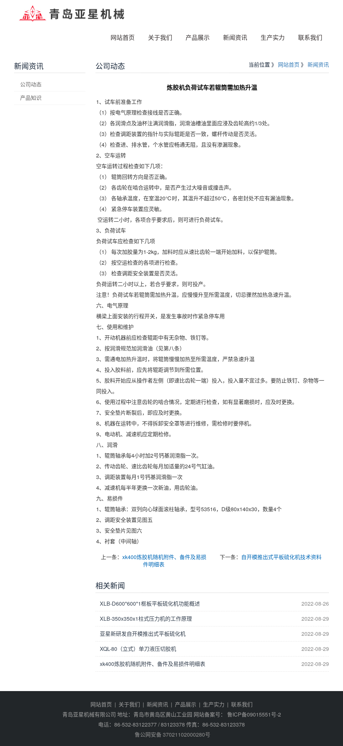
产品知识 (31, 97)
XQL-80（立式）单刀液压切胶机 (138, 649)
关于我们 (160, 37)
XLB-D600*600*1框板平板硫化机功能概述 (150, 603)
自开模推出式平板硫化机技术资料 (281, 557)
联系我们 (310, 37)
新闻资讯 (235, 37)
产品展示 (198, 37)
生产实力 (273, 37)
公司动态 (31, 84)
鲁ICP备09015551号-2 (253, 714)
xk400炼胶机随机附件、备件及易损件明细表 (164, 560)
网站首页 (123, 37)
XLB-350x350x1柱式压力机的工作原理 (146, 618)
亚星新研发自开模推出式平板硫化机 (143, 633)
